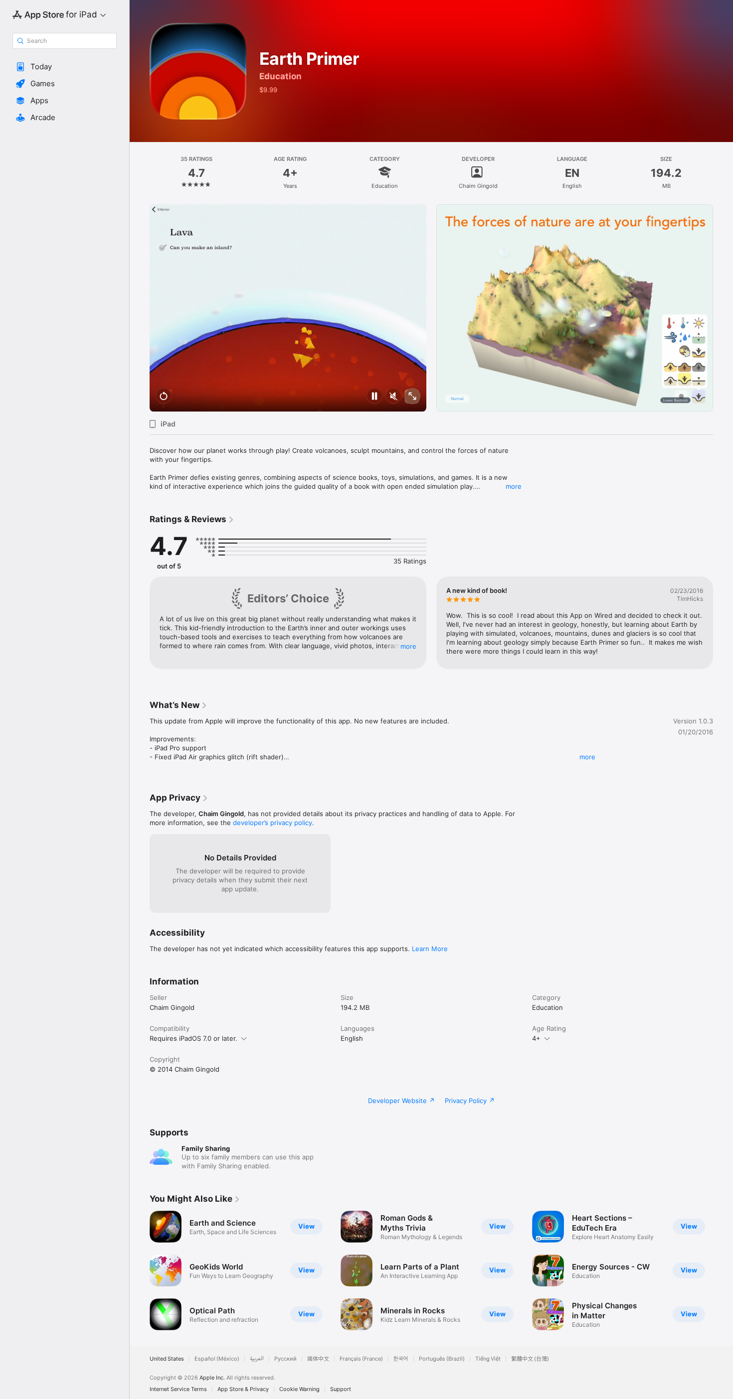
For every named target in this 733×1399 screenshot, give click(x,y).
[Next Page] (723, 308)
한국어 (400, 1359)
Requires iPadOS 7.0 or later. (193, 1038)
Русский (285, 1359)
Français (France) (361, 1359)
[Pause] (374, 397)
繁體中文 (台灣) (530, 1359)
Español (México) (216, 1359)
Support (340, 1389)
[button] (64, 66)
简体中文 (318, 1359)
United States (167, 1359)
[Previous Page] (140, 308)
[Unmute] (393, 397)
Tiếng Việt (488, 1359)
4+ (536, 1038)
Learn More (430, 949)
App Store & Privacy (243, 1389)
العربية (257, 1359)
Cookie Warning (299, 1389)
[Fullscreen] (412, 397)
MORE (408, 646)
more (514, 486)
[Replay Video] (164, 397)
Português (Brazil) (442, 1359)
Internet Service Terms (178, 1389)
